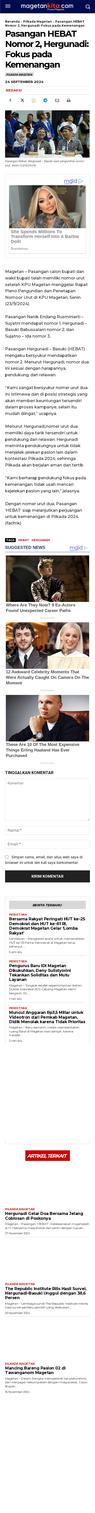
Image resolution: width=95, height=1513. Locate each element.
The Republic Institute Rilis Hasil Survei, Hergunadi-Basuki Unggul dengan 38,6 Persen (45, 1293)
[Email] (57, 101)
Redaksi (14, 90)
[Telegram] (45, 101)
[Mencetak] (68, 101)
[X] (22, 101)
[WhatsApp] (33, 101)
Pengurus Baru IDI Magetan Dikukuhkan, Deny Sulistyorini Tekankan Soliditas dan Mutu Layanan (40, 972)
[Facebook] (10, 101)
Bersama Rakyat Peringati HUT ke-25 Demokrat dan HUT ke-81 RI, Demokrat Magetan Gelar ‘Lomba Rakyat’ (47, 926)
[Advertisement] (47, 1092)
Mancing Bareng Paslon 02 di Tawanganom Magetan (35, 1370)
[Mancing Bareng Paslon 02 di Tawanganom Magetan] (47, 1338)
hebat (23, 540)
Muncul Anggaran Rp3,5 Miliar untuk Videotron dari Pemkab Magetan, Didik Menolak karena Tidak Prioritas (47, 1017)
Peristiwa (18, 914)
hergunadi (41, 540)
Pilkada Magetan (37, 21)
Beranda (12, 21)
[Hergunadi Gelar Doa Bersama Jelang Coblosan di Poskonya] (47, 1184)
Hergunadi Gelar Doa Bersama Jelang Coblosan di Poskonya (44, 1215)
